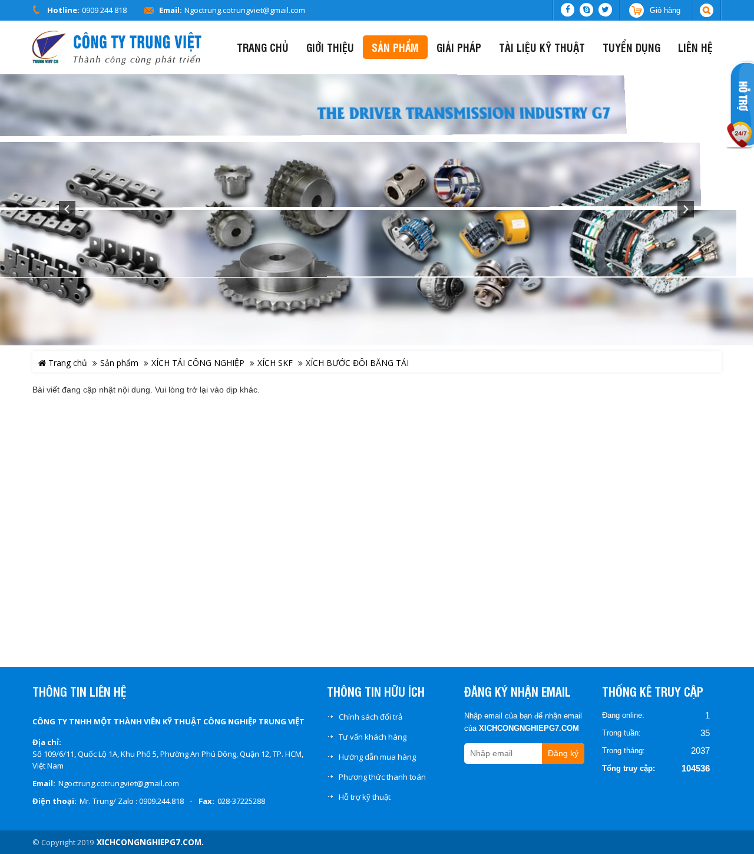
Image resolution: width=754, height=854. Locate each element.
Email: (170, 10)
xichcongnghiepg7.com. (150, 842)
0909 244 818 (104, 10)
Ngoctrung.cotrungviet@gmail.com (244, 10)
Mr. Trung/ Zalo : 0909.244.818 (132, 801)
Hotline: (63, 10)
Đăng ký (563, 753)
